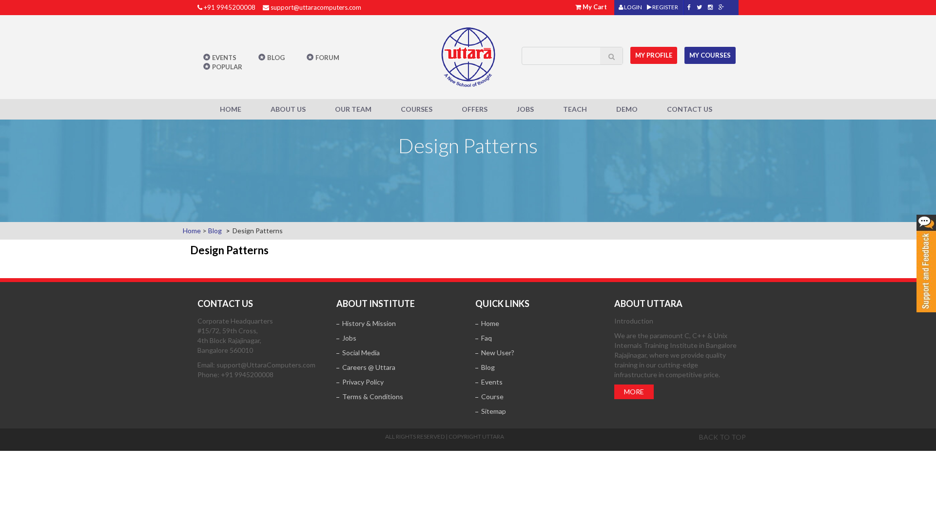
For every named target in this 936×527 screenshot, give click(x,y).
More (634, 391)
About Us (288, 109)
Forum (327, 57)
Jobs (525, 109)
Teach (575, 109)
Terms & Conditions (372, 396)
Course (492, 396)
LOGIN (632, 7)
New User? (497, 352)
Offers (475, 109)
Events (224, 57)
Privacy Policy (363, 382)
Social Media (361, 352)
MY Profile (653, 55)
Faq (486, 338)
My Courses (710, 55)
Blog (276, 57)
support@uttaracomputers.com (316, 7)
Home (230, 109)
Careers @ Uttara (368, 367)
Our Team (353, 109)
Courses (416, 109)
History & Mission (369, 323)
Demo (627, 109)
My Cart (595, 7)
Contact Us (689, 109)
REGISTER (664, 7)
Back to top (722, 437)
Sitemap (493, 411)
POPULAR (227, 67)
